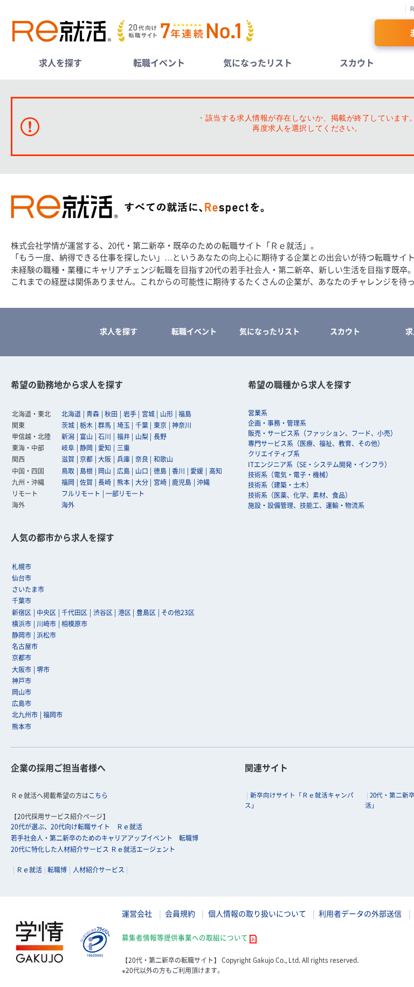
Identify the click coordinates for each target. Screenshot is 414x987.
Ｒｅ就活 (29, 870)
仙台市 (21, 578)
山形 (166, 414)
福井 (123, 436)
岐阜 (67, 448)
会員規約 (180, 913)
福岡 (67, 482)
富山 (86, 436)
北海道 (71, 414)
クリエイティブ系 (274, 454)
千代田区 (74, 612)
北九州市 (25, 715)
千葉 (141, 425)
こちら (98, 795)
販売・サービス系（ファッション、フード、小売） (322, 433)
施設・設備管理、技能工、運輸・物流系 (306, 505)
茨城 (67, 425)
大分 (141, 482)
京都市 (21, 657)
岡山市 (21, 692)
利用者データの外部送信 (360, 913)
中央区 (46, 612)
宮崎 (160, 482)
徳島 (160, 471)
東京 (160, 425)
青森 (92, 414)
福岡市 (53, 715)
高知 (215, 471)
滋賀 (67, 459)
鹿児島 (181, 482)
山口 (141, 471)
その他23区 (178, 612)
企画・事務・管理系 (277, 423)
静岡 (86, 448)
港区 (124, 612)
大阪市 (21, 669)
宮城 (148, 414)
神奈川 (181, 425)
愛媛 (196, 471)
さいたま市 (28, 589)
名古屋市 (25, 646)
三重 (123, 448)
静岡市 (21, 635)
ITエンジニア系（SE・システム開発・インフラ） (319, 464)
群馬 (104, 425)
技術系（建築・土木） (280, 485)
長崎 (104, 482)
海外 (67, 505)
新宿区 (21, 612)
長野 (160, 436)
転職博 (57, 870)
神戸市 (21, 681)
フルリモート (80, 493)
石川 (104, 436)
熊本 (123, 482)
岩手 (129, 414)
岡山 (104, 471)
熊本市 (21, 726)
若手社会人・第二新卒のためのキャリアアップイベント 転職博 (104, 838)
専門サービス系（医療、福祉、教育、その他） (316, 443)
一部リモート (125, 493)
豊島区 (146, 612)
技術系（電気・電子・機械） (290, 475)
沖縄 (203, 482)
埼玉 (123, 425)
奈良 (141, 459)
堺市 (43, 669)
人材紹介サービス (99, 870)
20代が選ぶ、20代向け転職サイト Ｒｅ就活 (76, 826)
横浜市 (21, 624)
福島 (184, 414)
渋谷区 (103, 612)
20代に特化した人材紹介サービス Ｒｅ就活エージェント (93, 849)
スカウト (357, 62)
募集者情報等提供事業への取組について (185, 937)
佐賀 (86, 482)
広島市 (21, 703)
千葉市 (21, 600)
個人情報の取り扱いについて (257, 913)
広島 (123, 471)
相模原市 (74, 624)
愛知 (104, 448)
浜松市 (46, 635)
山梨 (141, 436)
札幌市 (21, 567)
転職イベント (159, 62)
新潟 (67, 436)
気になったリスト (257, 62)
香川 (178, 471)
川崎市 (46, 624)
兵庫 (123, 459)
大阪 (104, 459)
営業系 (257, 413)
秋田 (111, 414)
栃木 (86, 425)
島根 (86, 471)
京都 (86, 459)
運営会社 (137, 913)
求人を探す (60, 62)
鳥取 (67, 471)
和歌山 (163, 459)
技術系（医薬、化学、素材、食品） (299, 495)
